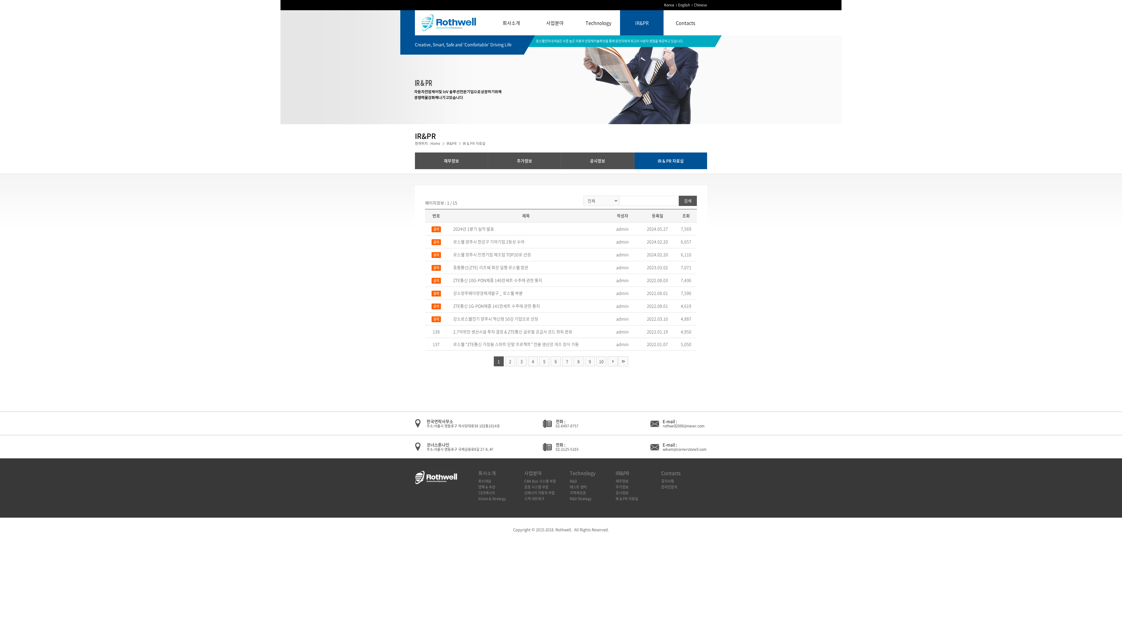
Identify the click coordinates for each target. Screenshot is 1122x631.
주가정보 (524, 161)
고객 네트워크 (534, 498)
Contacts (685, 22)
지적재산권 (578, 492)
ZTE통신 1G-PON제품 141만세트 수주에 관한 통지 (496, 306)
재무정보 (451, 161)
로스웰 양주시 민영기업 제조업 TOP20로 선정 (492, 254)
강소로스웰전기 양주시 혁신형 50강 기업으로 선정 (495, 319)
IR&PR (642, 22)
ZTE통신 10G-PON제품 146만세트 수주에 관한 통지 (497, 280)
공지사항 (667, 481)
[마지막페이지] (623, 361)
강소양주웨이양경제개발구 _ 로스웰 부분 (488, 293)
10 (601, 361)
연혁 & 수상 (486, 487)
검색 (688, 201)
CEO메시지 (486, 492)
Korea (669, 5)
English (684, 5)
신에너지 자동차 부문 (539, 492)
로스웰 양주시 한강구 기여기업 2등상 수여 (488, 242)
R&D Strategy (580, 498)
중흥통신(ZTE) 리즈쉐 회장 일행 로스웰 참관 (490, 267)
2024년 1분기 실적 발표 (473, 229)
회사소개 (511, 22)
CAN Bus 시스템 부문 (540, 481)
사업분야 (555, 22)
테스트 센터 (578, 487)
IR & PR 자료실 (671, 161)
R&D (573, 481)
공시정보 (597, 161)
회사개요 (484, 481)
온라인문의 (669, 487)
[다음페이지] (613, 361)
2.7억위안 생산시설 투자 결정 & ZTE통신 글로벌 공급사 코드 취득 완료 (512, 331)
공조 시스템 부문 (536, 487)
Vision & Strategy (492, 498)
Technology (598, 22)
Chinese (700, 5)
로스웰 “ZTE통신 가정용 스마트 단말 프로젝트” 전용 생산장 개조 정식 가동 (516, 344)
